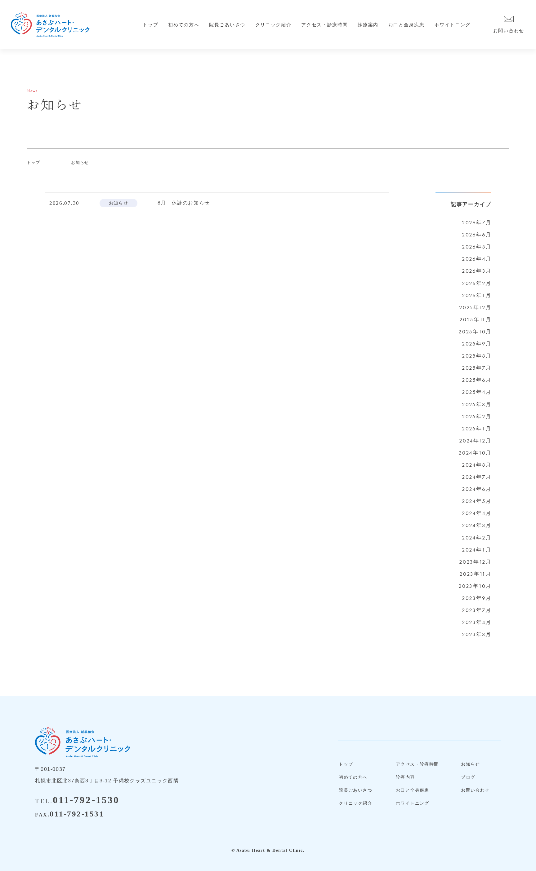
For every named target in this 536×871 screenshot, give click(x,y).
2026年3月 (476, 270)
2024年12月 (475, 440)
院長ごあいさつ (227, 24)
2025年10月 (474, 331)
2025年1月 (476, 428)
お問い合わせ (475, 790)
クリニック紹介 (273, 24)
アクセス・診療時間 (324, 24)
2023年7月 (476, 610)
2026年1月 (476, 295)
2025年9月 (476, 343)
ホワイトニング (452, 24)
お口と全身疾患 (406, 24)
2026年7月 (476, 222)
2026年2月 (476, 283)
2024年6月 (476, 489)
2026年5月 (476, 246)
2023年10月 (474, 586)
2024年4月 (476, 513)
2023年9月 (476, 598)
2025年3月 (476, 404)
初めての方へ (183, 24)
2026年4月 (476, 258)
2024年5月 (476, 501)
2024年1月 (476, 549)
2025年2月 (476, 416)
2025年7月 (476, 367)
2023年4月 (476, 622)
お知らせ (470, 764)
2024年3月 (476, 525)
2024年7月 (476, 476)
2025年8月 (476, 355)
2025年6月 (476, 379)
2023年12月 (475, 561)
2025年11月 (475, 319)
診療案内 (368, 24)
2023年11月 (475, 573)
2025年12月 (475, 307)
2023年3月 (476, 634)
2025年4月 (476, 392)
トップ (150, 24)
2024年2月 (476, 537)
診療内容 (405, 777)
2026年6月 (476, 234)
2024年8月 (476, 464)
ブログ (468, 777)
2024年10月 (474, 452)
